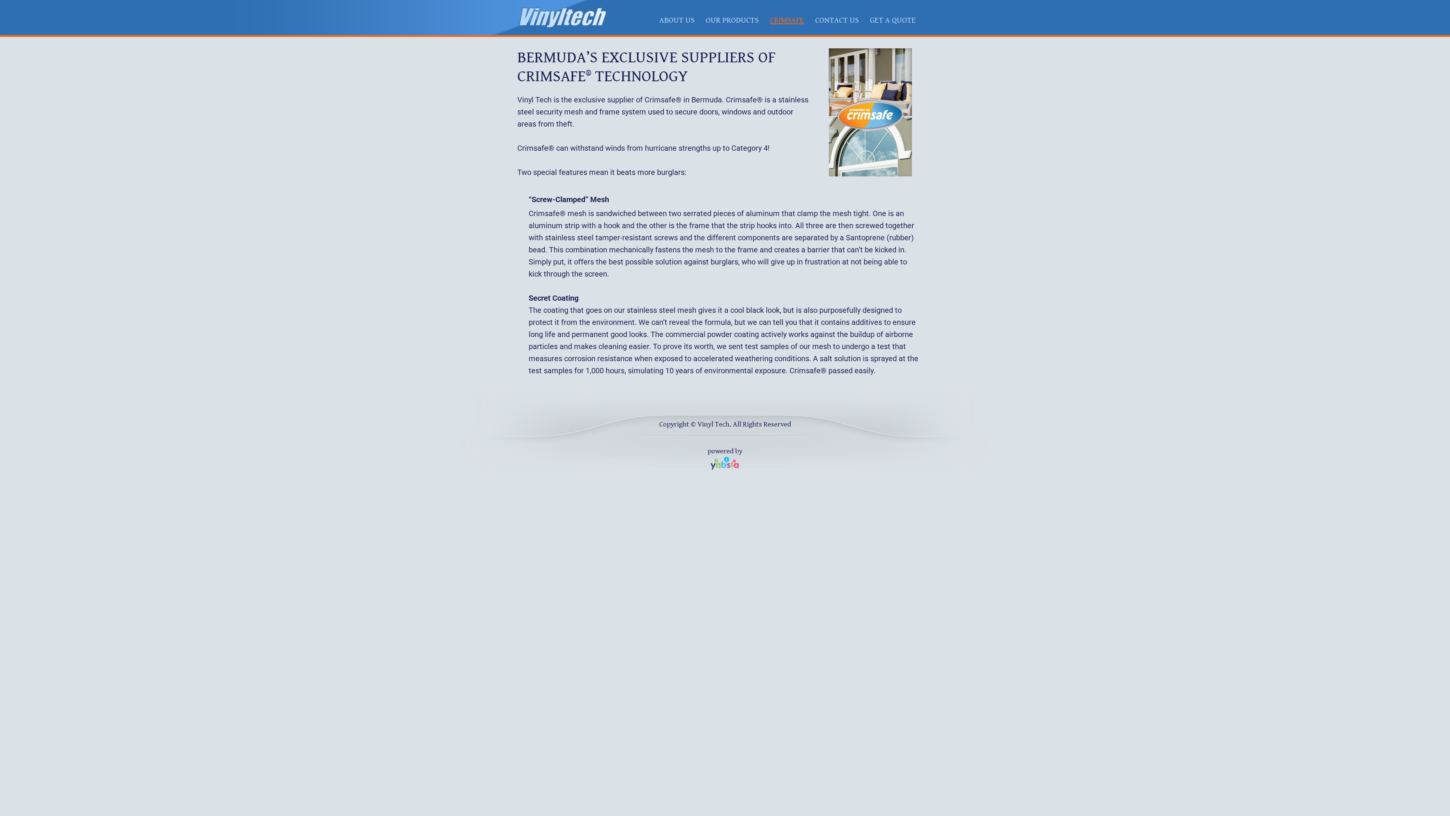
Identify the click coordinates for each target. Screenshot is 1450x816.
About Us (676, 20)
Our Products (732, 20)
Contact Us (837, 20)
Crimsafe (787, 20)
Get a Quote (893, 20)
